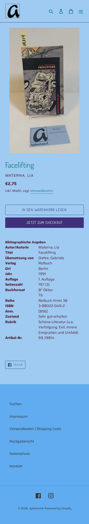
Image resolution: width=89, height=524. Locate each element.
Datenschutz (19, 453)
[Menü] (81, 11)
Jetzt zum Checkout (44, 222)
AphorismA (36, 508)
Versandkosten (41, 190)
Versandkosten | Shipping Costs (35, 429)
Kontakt (15, 466)
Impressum (18, 416)
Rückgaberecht (21, 441)
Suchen (15, 404)
